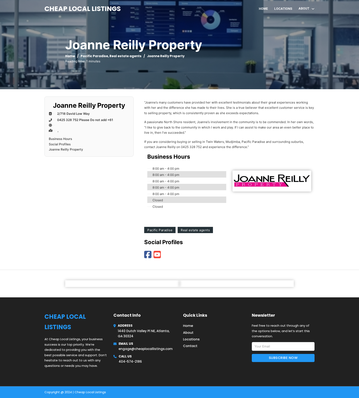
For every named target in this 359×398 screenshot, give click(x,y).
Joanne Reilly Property (66, 149)
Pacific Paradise (94, 56)
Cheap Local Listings (82, 8)
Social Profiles (60, 144)
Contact (190, 346)
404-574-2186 (130, 361)
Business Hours (60, 139)
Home (263, 9)
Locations (283, 9)
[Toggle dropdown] (313, 8)
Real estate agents (125, 56)
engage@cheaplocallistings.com (146, 349)
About (188, 332)
